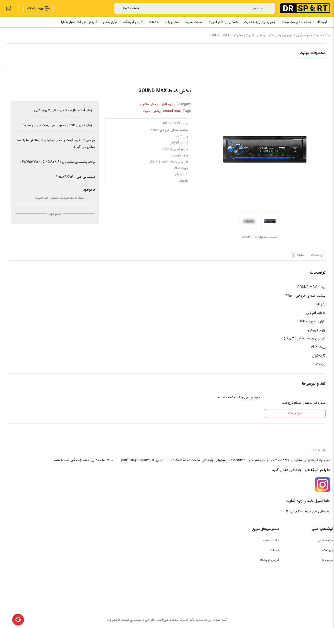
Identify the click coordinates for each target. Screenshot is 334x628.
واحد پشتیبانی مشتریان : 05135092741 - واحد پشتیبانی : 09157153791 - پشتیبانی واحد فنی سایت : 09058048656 (247, 460)
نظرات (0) (297, 255)
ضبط (146, 111)
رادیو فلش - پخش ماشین (264, 35)
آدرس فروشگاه (269, 560)
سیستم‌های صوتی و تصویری (303, 35)
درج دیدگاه (295, 413)
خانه (327, 35)
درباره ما (327, 560)
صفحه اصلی (325, 540)
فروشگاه (327, 550)
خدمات (274, 550)
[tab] (317, 255)
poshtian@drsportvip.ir (137, 460)
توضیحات (317, 255)
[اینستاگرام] (322, 485)
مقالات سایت (271, 540)
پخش (156, 111)
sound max (172, 111)
